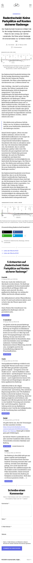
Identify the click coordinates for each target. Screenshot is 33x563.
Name (4, 519)
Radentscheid (14, 240)
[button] (7, 232)
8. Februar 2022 (22, 45)
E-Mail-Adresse (6, 526)
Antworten (5, 315)
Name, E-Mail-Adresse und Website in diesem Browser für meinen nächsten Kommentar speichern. (17, 542)
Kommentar (5, 503)
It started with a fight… (14, 559)
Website (4, 534)
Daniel (12, 45)
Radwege (21, 240)
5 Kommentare (17, 47)
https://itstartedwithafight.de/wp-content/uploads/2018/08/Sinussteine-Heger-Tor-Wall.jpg (16, 429)
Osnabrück (16, 13)
